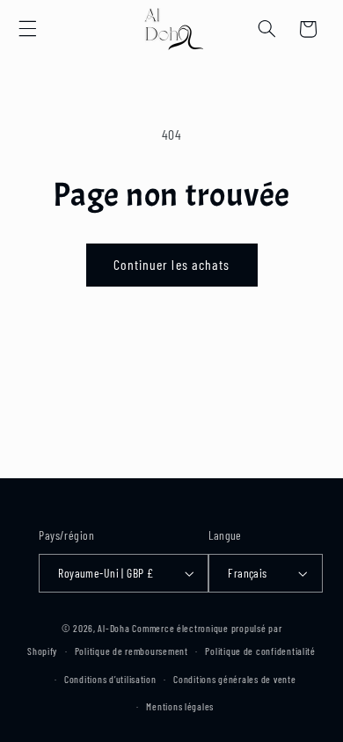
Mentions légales (180, 706)
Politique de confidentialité (260, 650)
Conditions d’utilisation (110, 679)
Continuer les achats (171, 264)
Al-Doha (113, 628)
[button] (27, 29)
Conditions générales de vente (234, 679)
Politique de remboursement (131, 650)
